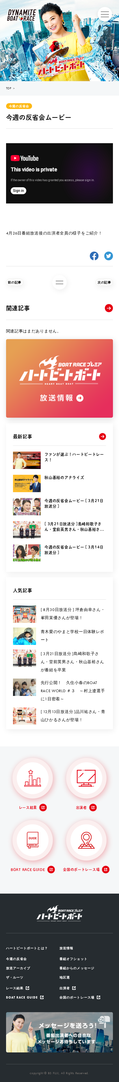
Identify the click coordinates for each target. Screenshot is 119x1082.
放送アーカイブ (18, 968)
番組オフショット (74, 959)
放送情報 (66, 948)
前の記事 (14, 282)
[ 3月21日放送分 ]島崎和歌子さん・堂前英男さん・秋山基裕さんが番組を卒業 (73, 661)
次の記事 (104, 282)
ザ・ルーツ (15, 977)
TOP (9, 88)
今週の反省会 (19, 106)
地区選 (65, 977)
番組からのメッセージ (77, 968)
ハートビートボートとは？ (27, 948)
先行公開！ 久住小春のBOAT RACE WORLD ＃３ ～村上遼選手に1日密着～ (73, 690)
